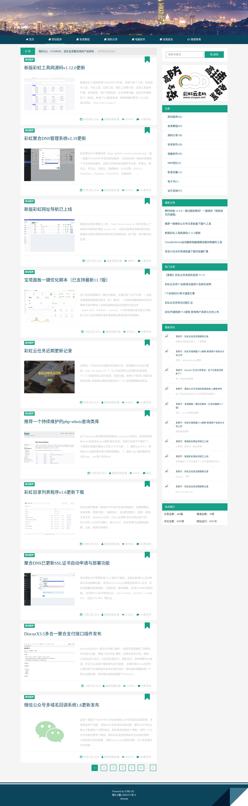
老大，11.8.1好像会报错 (187, 413)
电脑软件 (139, 39)
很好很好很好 (182, 431)
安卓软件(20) (175, 144)
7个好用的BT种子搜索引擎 (180, 293)
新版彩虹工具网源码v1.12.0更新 (54, 67)
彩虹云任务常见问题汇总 (179, 302)
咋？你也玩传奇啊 (184, 379)
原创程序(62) (175, 116)
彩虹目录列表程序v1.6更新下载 (54, 492)
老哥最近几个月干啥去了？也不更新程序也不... (198, 461)
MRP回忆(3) (174, 163)
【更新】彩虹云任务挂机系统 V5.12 (185, 275)
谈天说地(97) (175, 190)
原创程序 (56, 39)
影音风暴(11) (175, 172)
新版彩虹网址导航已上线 (48, 209)
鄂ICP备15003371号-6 (124, 795)
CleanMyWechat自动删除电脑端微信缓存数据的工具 (193, 242)
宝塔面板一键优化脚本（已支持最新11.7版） (67, 280)
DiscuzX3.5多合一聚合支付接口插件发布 (62, 633)
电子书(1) (173, 181)
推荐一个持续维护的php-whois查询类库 (61, 421)
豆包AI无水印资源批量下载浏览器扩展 (186, 251)
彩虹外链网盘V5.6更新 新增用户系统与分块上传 (192, 312)
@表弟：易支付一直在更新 (189, 446)
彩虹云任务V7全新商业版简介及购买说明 (188, 284)
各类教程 (84, 39)
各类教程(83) (175, 126)
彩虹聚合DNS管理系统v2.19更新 (55, 138)
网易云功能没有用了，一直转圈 (191, 341)
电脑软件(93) (175, 153)
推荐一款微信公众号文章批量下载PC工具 (188, 223)
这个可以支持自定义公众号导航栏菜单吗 (195, 394)
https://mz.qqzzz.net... (185, 491)
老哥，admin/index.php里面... (189, 360)
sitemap (124, 798)
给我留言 (167, 39)
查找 (215, 54)
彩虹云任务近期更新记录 (48, 351)
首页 (31, 39)
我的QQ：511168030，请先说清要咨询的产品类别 (66, 51)
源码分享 (112, 39)
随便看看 (195, 39)
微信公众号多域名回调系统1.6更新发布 (61, 705)
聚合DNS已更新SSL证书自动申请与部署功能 (67, 563)
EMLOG (129, 791)
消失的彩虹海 (111, 119)
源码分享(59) (175, 135)
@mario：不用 (182, 476)
